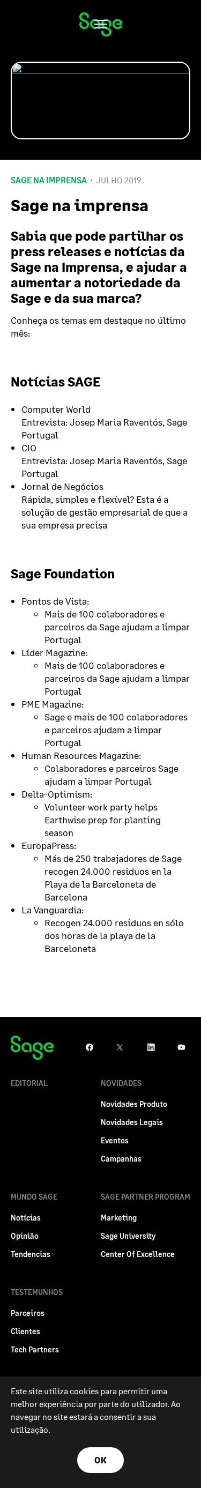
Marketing (119, 1217)
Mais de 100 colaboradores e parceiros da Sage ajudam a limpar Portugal (117, 626)
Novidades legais (132, 1122)
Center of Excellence (138, 1254)
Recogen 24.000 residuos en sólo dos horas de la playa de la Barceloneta (114, 935)
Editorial (29, 1083)
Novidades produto (134, 1103)
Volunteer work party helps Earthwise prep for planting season (102, 819)
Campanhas (121, 1158)
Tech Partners (35, 1349)
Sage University (128, 1235)
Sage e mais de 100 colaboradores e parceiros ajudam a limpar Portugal (116, 729)
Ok (100, 1460)
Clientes (25, 1331)
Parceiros (27, 1313)
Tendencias (30, 1254)
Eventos (115, 1140)
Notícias (26, 1217)
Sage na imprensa (49, 180)
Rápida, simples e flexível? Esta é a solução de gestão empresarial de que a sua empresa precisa (104, 512)
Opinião (25, 1235)
